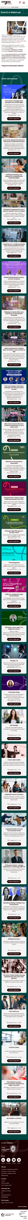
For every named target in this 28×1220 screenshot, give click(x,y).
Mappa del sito (23, 1216)
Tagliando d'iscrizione (6, 1190)
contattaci (18, 42)
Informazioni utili (5, 1188)
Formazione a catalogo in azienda (8, 1173)
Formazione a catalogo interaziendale (9, 1169)
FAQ (2, 1193)
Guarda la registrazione (14, 118)
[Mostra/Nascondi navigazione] (23, 2)
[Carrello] (19, 2)
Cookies (25, 1218)
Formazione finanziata (6, 1195)
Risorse (8, 7)
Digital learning (4, 1175)
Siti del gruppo (5, 1200)
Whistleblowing (4, 1197)
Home (5, 7)
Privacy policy (24, 1211)
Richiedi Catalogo (5, 1183)
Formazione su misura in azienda (8, 1171)
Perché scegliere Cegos (6, 1185)
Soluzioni (3, 1167)
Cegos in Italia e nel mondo (7, 1202)
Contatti (3, 1181)
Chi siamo (3, 1178)
